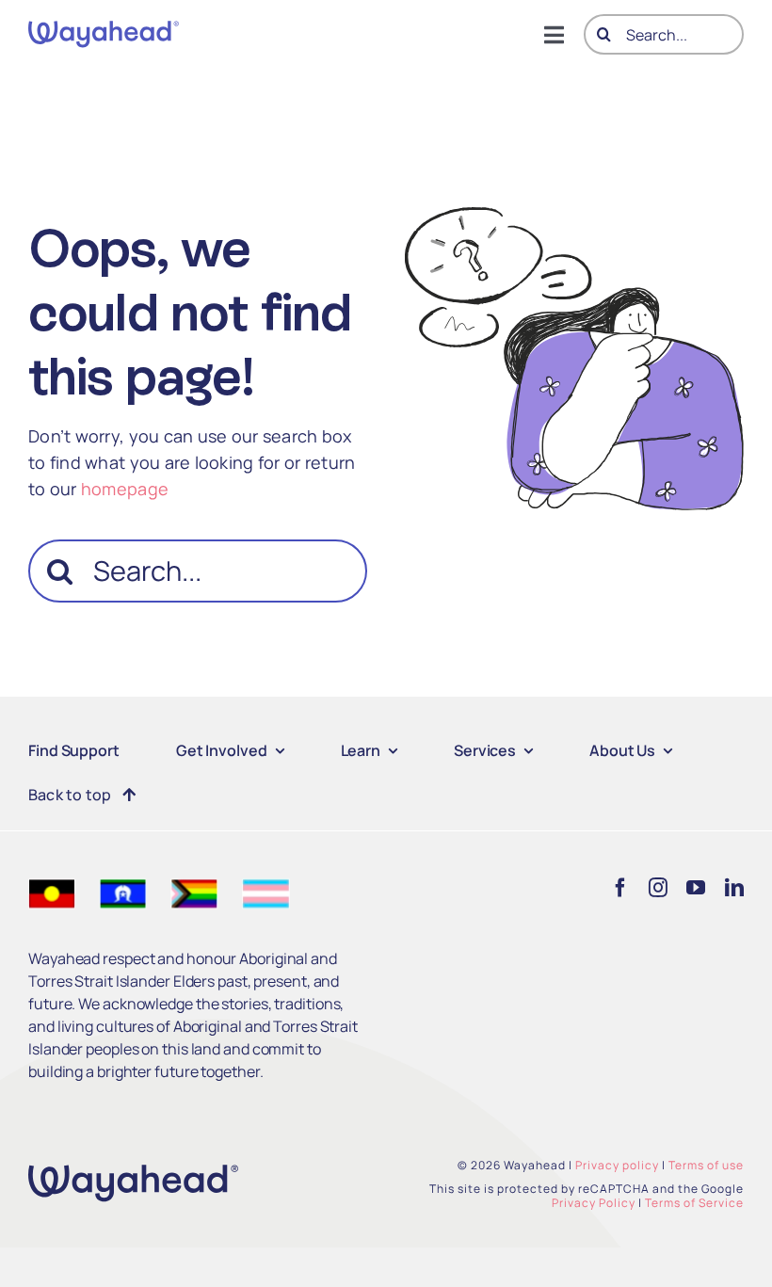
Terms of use (706, 1165)
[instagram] (658, 887)
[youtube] (695, 887)
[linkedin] (734, 887)
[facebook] (620, 887)
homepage (125, 488)
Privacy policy (617, 1165)
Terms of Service (694, 1203)
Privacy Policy (593, 1203)
